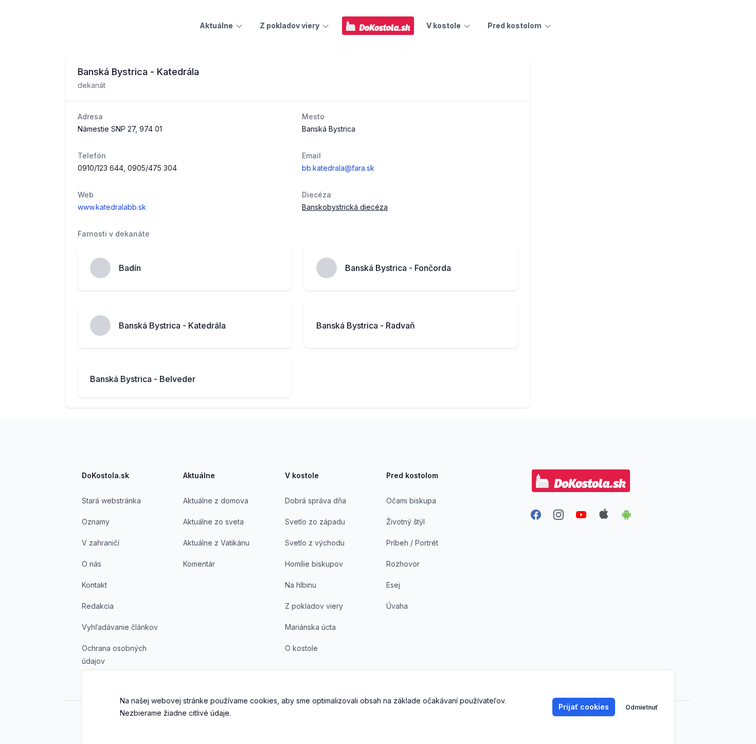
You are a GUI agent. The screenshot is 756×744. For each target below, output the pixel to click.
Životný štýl (405, 521)
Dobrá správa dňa (315, 500)
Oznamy (96, 521)
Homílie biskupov (314, 563)
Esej (393, 584)
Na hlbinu (300, 584)
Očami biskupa (411, 500)
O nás (91, 563)
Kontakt (94, 584)
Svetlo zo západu (315, 521)
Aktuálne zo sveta (213, 521)
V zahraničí (100, 542)
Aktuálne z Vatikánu (216, 542)
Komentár (199, 563)
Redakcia (98, 606)
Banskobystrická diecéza (345, 207)
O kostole (301, 648)
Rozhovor (403, 563)
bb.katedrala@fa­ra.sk (338, 168)
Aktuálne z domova (215, 500)
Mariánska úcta (310, 627)
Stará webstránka (111, 500)
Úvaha (397, 606)
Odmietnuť (641, 707)
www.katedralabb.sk (112, 207)
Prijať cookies (584, 706)
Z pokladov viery (314, 606)
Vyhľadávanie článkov (120, 627)
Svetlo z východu (315, 542)
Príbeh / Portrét (412, 542)
